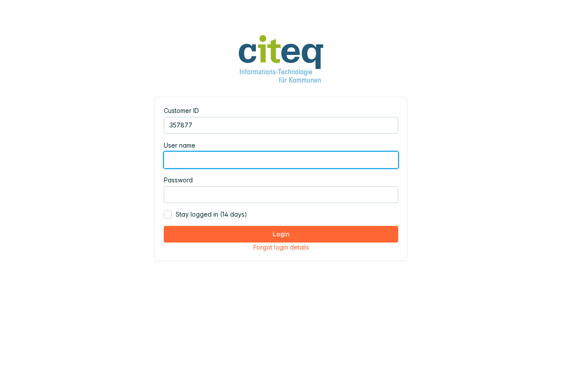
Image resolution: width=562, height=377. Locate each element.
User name (179, 145)
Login (281, 234)
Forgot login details (281, 247)
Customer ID (181, 110)
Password (178, 180)
